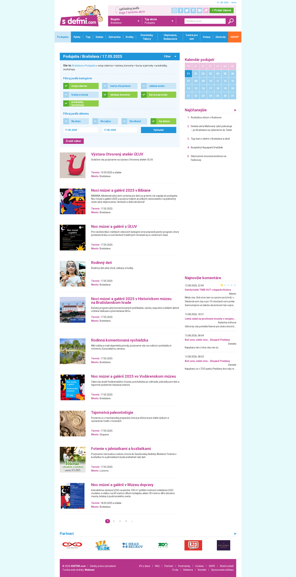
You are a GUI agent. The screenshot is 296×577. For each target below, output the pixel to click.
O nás (175, 569)
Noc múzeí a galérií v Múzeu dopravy (122, 485)
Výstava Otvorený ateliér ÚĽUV (117, 154)
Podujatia (90, 65)
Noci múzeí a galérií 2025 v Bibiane (121, 191)
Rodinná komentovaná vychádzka (119, 340)
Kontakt (202, 569)
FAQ (157, 566)
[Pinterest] (193, 10)
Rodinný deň (101, 263)
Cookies (199, 566)
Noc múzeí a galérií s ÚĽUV (114, 227)
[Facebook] (180, 10)
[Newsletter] (199, 10)
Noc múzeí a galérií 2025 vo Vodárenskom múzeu (133, 377)
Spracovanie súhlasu (222, 569)
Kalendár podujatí (199, 60)
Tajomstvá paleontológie (112, 413)
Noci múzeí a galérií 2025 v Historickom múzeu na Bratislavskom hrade (131, 301)
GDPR (212, 566)
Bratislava (77, 65)
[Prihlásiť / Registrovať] (206, 10)
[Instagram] (174, 10)
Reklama (188, 569)
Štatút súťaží (227, 566)
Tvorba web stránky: (78, 569)
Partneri (168, 566)
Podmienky (184, 566)
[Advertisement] (210, 219)
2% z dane (144, 566)
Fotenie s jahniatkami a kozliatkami (121, 449)
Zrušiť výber (73, 141)
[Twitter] (187, 10)
